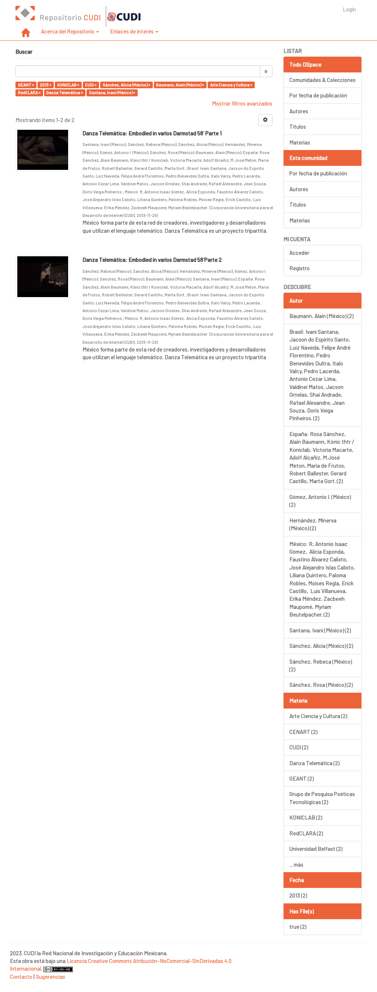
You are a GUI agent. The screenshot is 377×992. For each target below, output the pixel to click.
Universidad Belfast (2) (315, 848)
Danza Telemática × (64, 92)
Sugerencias (50, 976)
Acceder (299, 252)
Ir (266, 71)
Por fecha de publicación (318, 95)
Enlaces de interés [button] (132, 31)
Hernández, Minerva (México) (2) (313, 524)
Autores (298, 111)
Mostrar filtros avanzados (242, 103)
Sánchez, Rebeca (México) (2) (320, 665)
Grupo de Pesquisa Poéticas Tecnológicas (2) (322, 798)
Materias (299, 142)
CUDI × (90, 84)
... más (296, 864)
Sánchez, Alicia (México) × (126, 84)
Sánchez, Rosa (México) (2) (321, 684)
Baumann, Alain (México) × (180, 84)
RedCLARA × (29, 92)
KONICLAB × (68, 84)
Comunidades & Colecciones (322, 79)
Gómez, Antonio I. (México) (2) (320, 500)
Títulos (297, 126)
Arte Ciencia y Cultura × (231, 84)
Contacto (21, 976)
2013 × (45, 84)
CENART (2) (303, 731)
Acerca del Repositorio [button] (68, 31)
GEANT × (26, 84)
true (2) (297, 926)
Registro (299, 268)
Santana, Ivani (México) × (112, 92)
